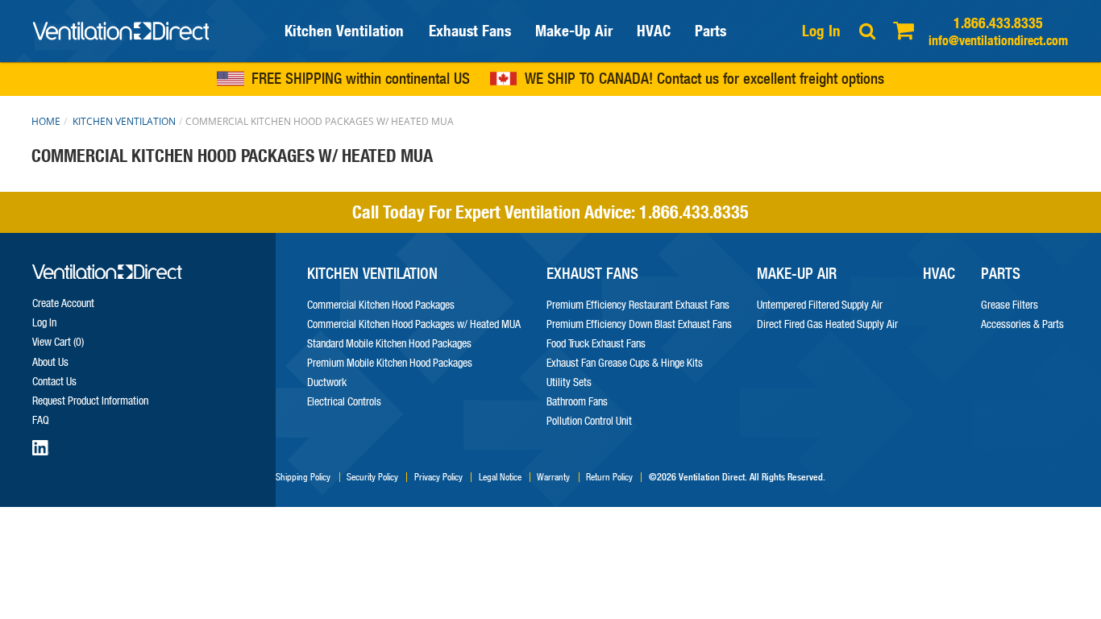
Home (45, 121)
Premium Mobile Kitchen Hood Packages (389, 362)
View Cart (56, 341)
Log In (821, 30)
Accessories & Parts (1022, 323)
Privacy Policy (438, 477)
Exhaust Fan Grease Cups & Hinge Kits (624, 362)
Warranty (553, 477)
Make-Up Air (574, 30)
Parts (710, 30)
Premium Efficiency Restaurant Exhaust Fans (637, 304)
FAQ (40, 419)
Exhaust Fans (470, 30)
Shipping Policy (303, 477)
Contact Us (54, 381)
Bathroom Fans (577, 401)
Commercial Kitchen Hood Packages (381, 304)
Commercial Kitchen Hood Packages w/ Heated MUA (414, 323)
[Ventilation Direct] (121, 30)
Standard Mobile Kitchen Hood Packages (389, 343)
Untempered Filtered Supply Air (820, 304)
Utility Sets (569, 381)
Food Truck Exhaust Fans (596, 343)
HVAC (654, 30)
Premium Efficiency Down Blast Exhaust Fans (639, 323)
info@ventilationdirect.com (998, 40)
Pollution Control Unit (589, 420)
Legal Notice (500, 477)
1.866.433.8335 (998, 23)
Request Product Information (90, 400)
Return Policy (609, 477)
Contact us (688, 79)
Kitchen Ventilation (344, 30)
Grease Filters (1009, 304)
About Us (50, 361)
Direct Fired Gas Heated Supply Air (827, 323)
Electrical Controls (344, 401)
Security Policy (372, 477)
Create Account (63, 303)
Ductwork (327, 381)
